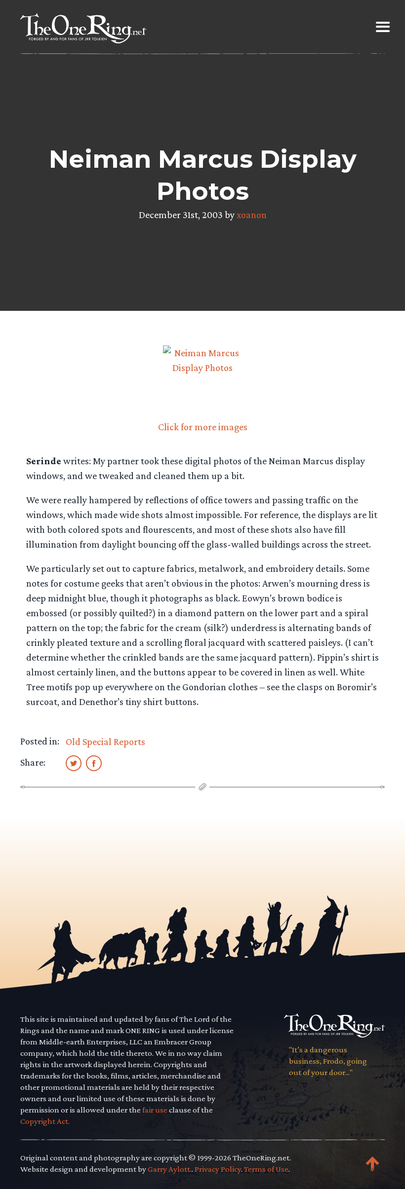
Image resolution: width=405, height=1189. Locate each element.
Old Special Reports (105, 741)
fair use (154, 1110)
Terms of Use (266, 1169)
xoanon (252, 214)
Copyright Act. (45, 1121)
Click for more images (202, 426)
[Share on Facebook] (94, 762)
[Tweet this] (73, 762)
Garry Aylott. (170, 1169)
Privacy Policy (218, 1169)
